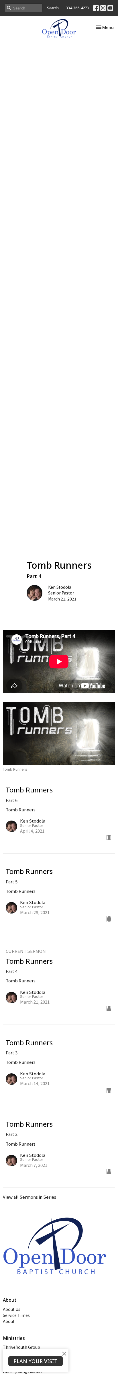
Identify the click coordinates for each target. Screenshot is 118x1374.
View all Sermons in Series (29, 1197)
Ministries (14, 1338)
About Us (11, 1309)
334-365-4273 (77, 7)
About (9, 1321)
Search (53, 7)
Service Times (16, 1315)
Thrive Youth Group (21, 1347)
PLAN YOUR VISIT (35, 1361)
